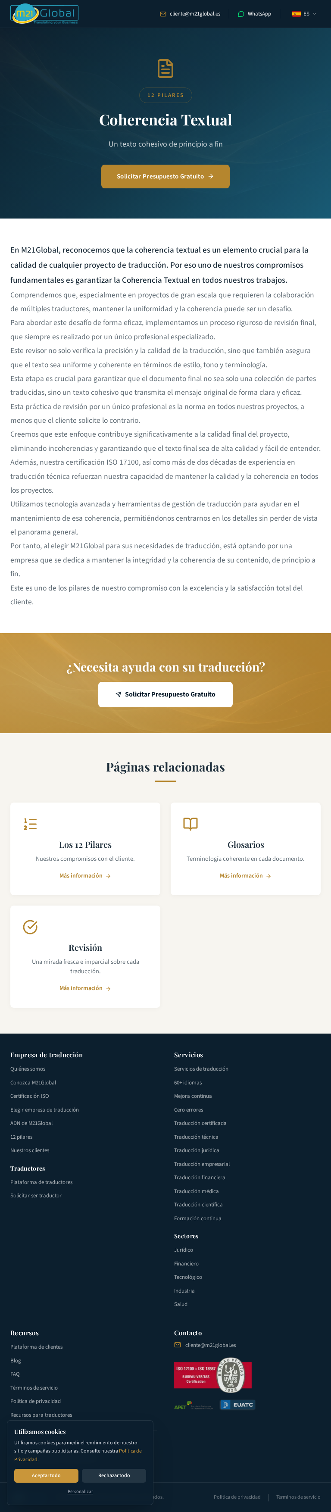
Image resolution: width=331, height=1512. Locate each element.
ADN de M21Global (31, 1123)
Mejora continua (193, 1096)
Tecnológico (188, 1277)
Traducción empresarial (202, 1164)
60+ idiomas (188, 1083)
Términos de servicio (34, 1388)
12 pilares (21, 1137)
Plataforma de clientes (36, 1347)
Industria (184, 1291)
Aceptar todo (46, 1475)
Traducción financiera (199, 1177)
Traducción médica (196, 1191)
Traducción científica (198, 1205)
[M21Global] (44, 13)
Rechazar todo (114, 1475)
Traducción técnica (196, 1137)
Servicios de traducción (201, 1069)
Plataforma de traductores (41, 1182)
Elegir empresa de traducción (44, 1110)
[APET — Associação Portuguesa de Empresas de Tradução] (193, 1405)
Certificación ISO (29, 1096)
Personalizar (80, 1491)
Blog (15, 1361)
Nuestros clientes (29, 1150)
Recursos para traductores (41, 1415)
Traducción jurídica (196, 1150)
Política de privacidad (35, 1401)
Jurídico (183, 1250)
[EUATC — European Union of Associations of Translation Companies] (237, 1405)
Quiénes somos (27, 1069)
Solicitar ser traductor (36, 1196)
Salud (180, 1304)
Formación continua (198, 1218)
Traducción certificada (200, 1123)
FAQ (15, 1374)
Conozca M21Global (33, 1083)
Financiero (186, 1264)
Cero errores (188, 1110)
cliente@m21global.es (195, 14)
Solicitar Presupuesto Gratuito (160, 176)
